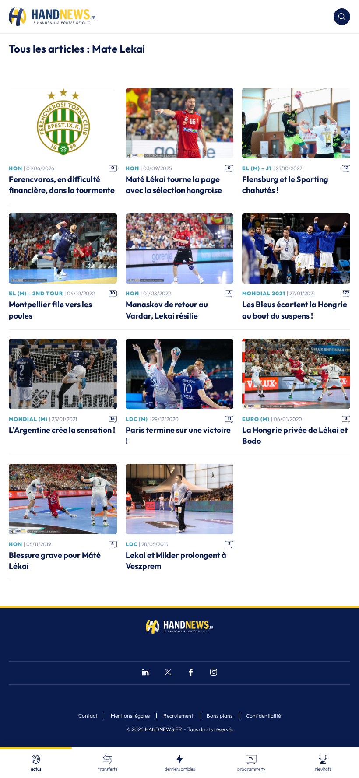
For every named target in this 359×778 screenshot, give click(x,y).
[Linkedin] (145, 673)
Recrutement (178, 715)
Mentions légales (130, 715)
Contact (87, 715)
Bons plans (219, 715)
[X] (168, 673)
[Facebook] (190, 673)
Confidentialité (263, 715)
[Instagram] (213, 673)
